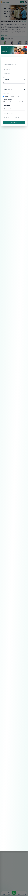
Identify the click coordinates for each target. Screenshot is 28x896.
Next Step (14, 122)
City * (4, 82)
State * (4, 77)
